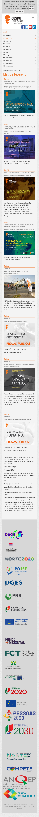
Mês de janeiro (7, 35)
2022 (16, 70)
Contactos (24, 805)
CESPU (13, 21)
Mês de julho (6, 52)
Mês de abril (6, 44)
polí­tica (32, 2)
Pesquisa (17, 805)
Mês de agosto (7, 55)
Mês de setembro (7, 57)
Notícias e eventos (8, 70)
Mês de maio (6, 46)
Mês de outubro (7, 60)
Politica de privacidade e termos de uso (19, 806)
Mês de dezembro (8, 66)
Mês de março (7, 41)
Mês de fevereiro (7, 38)
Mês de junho (7, 49)
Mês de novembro (8, 63)
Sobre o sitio (26, 807)
